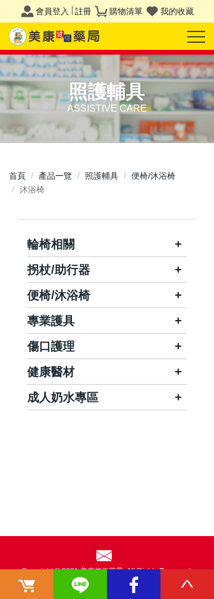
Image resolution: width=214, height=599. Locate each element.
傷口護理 (51, 346)
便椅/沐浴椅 (153, 175)
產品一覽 (55, 175)
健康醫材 (51, 371)
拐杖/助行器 (58, 269)
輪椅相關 (51, 244)
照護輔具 (101, 175)
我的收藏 (177, 11)
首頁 (17, 175)
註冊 (83, 11)
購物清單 (126, 11)
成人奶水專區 (63, 397)
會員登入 (52, 11)
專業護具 (51, 320)
